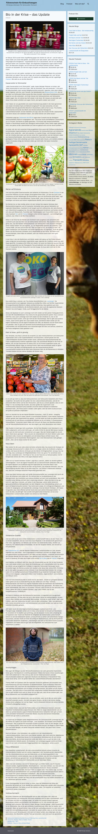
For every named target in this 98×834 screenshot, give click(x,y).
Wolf (84, 162)
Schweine (77, 157)
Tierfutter (71, 160)
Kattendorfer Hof (13, 550)
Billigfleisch (73, 133)
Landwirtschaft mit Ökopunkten (78, 50)
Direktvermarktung (83, 137)
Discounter (71, 139)
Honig (81, 148)
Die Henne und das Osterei (77, 43)
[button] (88, 4)
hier (16, 214)
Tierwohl (77, 160)
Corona (27, 818)
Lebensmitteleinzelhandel (81, 151)
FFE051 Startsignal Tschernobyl (78, 85)
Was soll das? (80, 4)
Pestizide (80, 154)
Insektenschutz (84, 150)
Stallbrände (87, 157)
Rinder (84, 154)
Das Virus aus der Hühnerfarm (78, 48)
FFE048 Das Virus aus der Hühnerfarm (81, 104)
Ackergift (71, 127)
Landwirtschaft (42, 818)
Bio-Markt (80, 133)
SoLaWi (82, 157)
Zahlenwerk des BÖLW (26, 117)
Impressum (11, 831)
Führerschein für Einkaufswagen (21, 3)
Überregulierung (72, 164)
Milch (88, 152)
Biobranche (10, 819)
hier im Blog (43, 558)
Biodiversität (11, 818)
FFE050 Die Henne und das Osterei (80, 91)
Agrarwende (75, 130)
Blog (62, 4)
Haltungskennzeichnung (74, 148)
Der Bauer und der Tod (76, 37)
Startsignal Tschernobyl (76, 40)
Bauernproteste (84, 130)
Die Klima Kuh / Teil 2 (13, 821)
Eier (75, 140)
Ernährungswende (81, 139)
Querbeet (57, 192)
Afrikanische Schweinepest (80, 127)
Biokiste (16, 819)
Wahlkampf (77, 162)
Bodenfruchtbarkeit (19, 818)
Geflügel (72, 142)
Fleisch (88, 139)
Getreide (85, 145)
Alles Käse (72, 45)
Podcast (69, 4)
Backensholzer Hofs (51, 92)
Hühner (86, 148)
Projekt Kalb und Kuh (75, 35)
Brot (80, 135)
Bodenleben (76, 135)
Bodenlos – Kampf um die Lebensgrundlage (19, 823)
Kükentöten (72, 152)
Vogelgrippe (71, 162)
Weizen (81, 162)
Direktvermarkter (23, 819)
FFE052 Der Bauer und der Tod (78, 78)
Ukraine (30, 819)
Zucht (87, 162)
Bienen (91, 130)
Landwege (50, 301)
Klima (36, 818)
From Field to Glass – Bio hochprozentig (81, 30)
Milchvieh (73, 154)
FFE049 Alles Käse (75, 98)
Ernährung (32, 818)
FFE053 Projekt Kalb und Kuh (78, 72)
